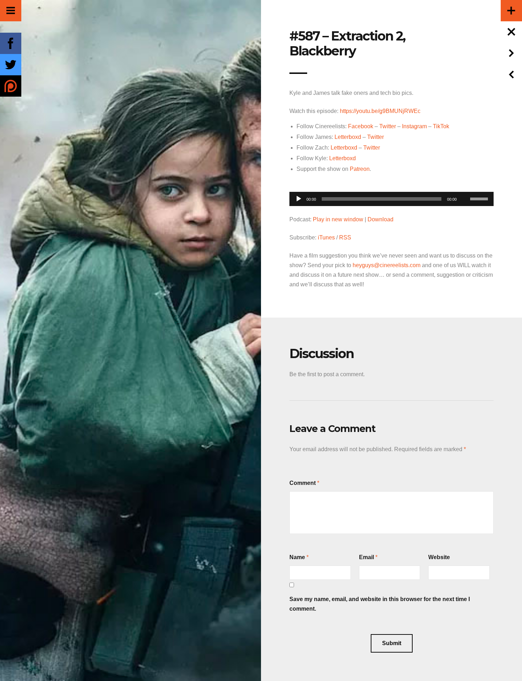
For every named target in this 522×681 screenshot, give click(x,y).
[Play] (298, 198)
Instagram (414, 126)
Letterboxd (348, 137)
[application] (391, 197)
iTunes (326, 237)
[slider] (480, 198)
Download (380, 219)
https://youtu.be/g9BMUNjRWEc (380, 111)
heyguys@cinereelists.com (386, 265)
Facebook (360, 126)
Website (439, 557)
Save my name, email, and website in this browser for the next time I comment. (379, 604)
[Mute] (464, 187)
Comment (302, 483)
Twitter (387, 126)
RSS (345, 237)
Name (297, 557)
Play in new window (338, 219)
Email (366, 557)
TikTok (441, 126)
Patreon (360, 169)
